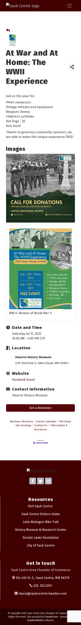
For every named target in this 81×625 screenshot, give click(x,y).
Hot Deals (65, 421)
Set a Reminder (40, 408)
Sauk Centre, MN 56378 (42, 578)
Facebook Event (23, 379)
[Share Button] (72, 67)
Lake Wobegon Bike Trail (40, 522)
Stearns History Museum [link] (33, 357)
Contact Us (40, 425)
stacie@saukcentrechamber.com (42, 593)
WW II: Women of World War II (30, 313)
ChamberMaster (35, 620)
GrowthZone (51, 616)
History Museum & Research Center (40, 530)
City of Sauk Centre (40, 545)
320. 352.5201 (42, 586)
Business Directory (21, 421)
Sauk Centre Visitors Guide (40, 514)
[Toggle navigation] (69, 6)
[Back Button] (8, 31)
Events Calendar (46, 421)
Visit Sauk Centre (40, 506)
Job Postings (23, 425)
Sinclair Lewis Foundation (40, 537)
